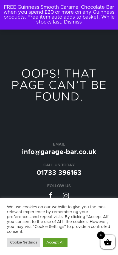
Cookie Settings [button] (23, 242)
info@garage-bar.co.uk (59, 152)
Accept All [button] (55, 242)
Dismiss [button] (73, 22)
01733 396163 (59, 173)
